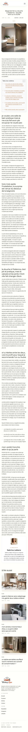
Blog (14, 20)
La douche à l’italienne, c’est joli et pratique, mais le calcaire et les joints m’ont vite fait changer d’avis (14, 97)
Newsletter (3, 708)
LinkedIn (3, 713)
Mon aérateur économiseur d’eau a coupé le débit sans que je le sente (12, 629)
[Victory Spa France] (5, 3)
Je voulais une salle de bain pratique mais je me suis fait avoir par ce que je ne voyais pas (14, 85)
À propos (3, 698)
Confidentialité (17, 726)
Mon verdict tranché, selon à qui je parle (15, 109)
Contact (3, 703)
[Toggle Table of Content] (23, 81)
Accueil (3, 696)
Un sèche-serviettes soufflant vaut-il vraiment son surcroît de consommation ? (12, 661)
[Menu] (24, 3)
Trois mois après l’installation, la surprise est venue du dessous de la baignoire (15, 91)
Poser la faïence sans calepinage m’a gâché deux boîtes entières (13, 597)
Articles (3, 700)
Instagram (3, 711)
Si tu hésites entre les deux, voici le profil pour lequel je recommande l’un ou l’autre (15, 104)
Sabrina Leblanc (18, 17)
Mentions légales (6, 726)
